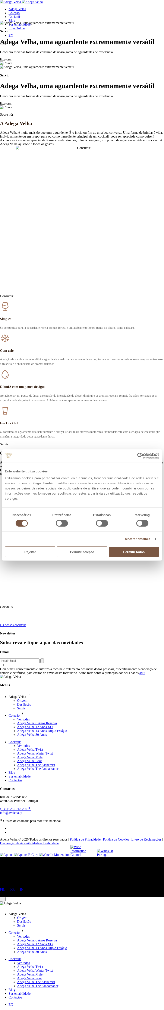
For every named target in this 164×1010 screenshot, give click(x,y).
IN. (22, 889)
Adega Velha (17, 9)
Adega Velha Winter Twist (35, 753)
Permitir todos (134, 552)
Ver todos (23, 745)
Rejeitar (30, 552)
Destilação (24, 704)
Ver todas (23, 719)
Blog (12, 20)
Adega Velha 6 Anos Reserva (37, 723)
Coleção (14, 13)
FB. (2, 889)
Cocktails (15, 17)
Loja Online (17, 28)
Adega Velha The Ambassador (37, 768)
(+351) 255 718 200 (15, 809)
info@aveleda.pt (11, 813)
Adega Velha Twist (30, 749)
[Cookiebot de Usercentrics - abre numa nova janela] (140, 456)
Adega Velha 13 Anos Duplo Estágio (42, 731)
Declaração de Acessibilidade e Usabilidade (29, 843)
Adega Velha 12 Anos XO (35, 727)
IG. (12, 889)
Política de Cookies (116, 839)
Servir (21, 708)
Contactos (15, 780)
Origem (22, 700)
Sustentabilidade (20, 776)
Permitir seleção (82, 552)
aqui (142, 673)
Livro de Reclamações (146, 839)
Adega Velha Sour (29, 761)
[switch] (62, 523)
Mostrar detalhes (138, 539)
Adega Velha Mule (29, 757)
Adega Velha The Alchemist (36, 765)
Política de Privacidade (85, 839)
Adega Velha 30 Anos (32, 734)
